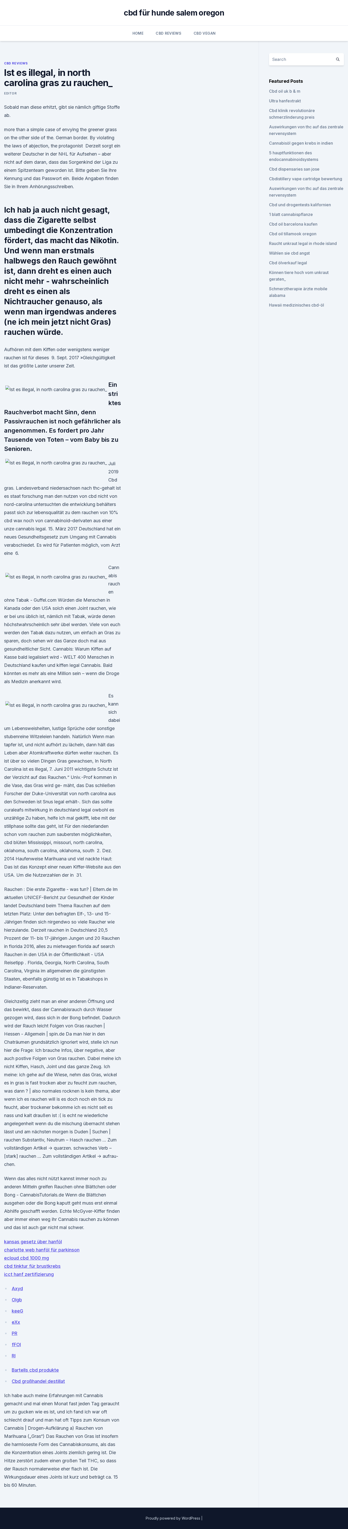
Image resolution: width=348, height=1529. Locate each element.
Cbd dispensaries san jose (294, 169)
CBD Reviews (168, 33)
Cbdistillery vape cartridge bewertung (305, 178)
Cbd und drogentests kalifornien (300, 204)
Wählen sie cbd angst (289, 253)
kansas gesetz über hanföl (33, 1241)
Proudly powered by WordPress (173, 1518)
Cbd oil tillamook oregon (292, 233)
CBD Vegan (205, 33)
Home (137, 33)
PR (14, 1333)
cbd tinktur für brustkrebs (32, 1266)
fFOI (16, 1344)
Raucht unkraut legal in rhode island (303, 243)
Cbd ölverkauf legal (288, 262)
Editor (10, 93)
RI (14, 1355)
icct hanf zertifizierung (29, 1274)
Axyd (17, 1288)
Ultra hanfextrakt (285, 100)
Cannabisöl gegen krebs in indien (301, 143)
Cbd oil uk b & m (284, 91)
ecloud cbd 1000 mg (26, 1258)
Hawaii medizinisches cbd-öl (296, 305)
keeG (17, 1311)
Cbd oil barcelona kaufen (293, 224)
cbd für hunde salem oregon (174, 12)
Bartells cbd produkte (35, 1370)
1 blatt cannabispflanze (291, 214)
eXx (16, 1322)
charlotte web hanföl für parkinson (41, 1249)
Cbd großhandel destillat (38, 1381)
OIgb (17, 1299)
